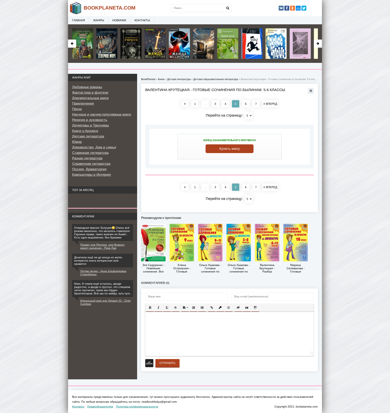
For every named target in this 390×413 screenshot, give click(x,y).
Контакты (142, 20)
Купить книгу (229, 149)
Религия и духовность (89, 120)
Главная (78, 20)
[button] (150, 307)
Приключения (83, 103)
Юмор (77, 142)
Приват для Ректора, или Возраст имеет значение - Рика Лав (102, 246)
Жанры (98, 20)
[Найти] (228, 8)
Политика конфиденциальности (137, 406)
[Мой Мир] (298, 8)
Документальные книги (90, 98)
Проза (77, 109)
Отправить (167, 363)
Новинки (119, 20)
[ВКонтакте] (281, 8)
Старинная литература (90, 153)
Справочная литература (91, 164)
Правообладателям (100, 406)
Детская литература (88, 136)
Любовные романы (87, 87)
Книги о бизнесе (85, 131)
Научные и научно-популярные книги (101, 114)
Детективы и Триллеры (90, 125)
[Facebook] (286, 8)
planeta (109, 8)
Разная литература (87, 158)
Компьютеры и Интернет (91, 175)
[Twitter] (303, 8)
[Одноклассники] (292, 8)
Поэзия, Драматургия (89, 169)
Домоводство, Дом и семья (94, 147)
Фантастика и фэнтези (90, 92)
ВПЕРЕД (271, 103)
